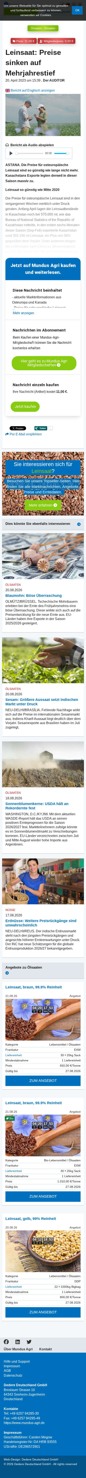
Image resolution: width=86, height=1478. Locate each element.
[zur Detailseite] (43, 1020)
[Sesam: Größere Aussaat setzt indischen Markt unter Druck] (43, 660)
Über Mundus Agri (18, 1349)
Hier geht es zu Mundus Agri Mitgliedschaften (44, 363)
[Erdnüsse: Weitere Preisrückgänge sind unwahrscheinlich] (43, 881)
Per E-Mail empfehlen (25, 434)
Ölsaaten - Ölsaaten (43, 28)
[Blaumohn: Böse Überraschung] (43, 556)
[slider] (29, 153)
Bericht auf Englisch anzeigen (32, 90)
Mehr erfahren (41, 505)
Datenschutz (13, 1375)
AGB (7, 1370)
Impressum (12, 1366)
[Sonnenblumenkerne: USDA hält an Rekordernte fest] (43, 764)
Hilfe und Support (17, 1361)
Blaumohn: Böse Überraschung (33, 595)
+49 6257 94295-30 (24, 1413)
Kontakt (45, 1349)
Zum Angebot (43, 1081)
